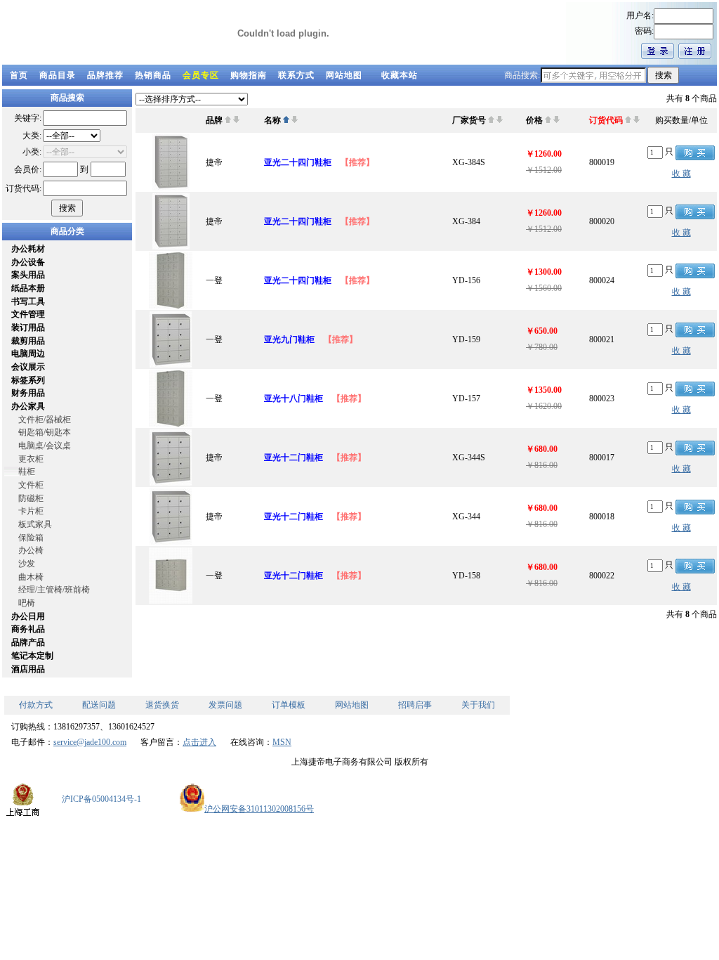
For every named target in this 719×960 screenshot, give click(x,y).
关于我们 (478, 705)
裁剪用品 (28, 341)
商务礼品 (28, 629)
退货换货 (162, 705)
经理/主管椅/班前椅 (54, 590)
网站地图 (344, 75)
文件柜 (31, 485)
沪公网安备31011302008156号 (259, 809)
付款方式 (36, 705)
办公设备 (28, 262)
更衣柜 (31, 459)
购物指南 (248, 75)
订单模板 (288, 705)
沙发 (26, 564)
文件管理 (28, 314)
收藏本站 (399, 75)
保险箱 (31, 538)
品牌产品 (28, 642)
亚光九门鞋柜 (289, 339)
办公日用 (28, 616)
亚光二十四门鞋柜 (297, 162)
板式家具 (35, 524)
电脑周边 (28, 353)
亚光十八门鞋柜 (293, 398)
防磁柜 (31, 498)
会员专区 (201, 75)
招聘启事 (415, 705)
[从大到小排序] (236, 120)
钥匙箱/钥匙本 (44, 432)
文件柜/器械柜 (44, 419)
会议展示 (28, 367)
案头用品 (28, 275)
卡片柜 (31, 511)
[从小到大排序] (228, 120)
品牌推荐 (105, 75)
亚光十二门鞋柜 (293, 457)
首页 (19, 75)
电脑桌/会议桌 (44, 445)
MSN (281, 742)
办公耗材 (28, 249)
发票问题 (225, 705)
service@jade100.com (89, 742)
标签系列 (28, 380)
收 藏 (681, 174)
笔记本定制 (32, 656)
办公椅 (31, 550)
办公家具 (28, 406)
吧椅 (26, 603)
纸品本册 (28, 288)
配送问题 (99, 705)
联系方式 (296, 75)
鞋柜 (26, 471)
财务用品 (28, 393)
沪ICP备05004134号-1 (101, 799)
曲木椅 (31, 577)
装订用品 (28, 327)
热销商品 (153, 75)
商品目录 (57, 75)
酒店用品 (28, 669)
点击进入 (199, 742)
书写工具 (28, 301)
